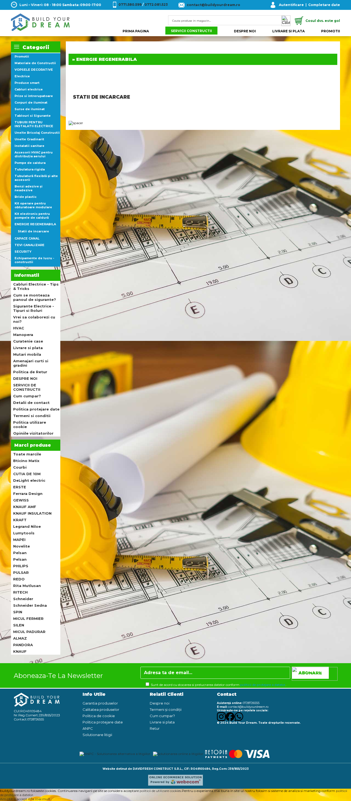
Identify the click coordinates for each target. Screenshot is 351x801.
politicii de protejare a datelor (262, 685)
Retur (155, 728)
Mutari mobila (27, 354)
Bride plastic (25, 197)
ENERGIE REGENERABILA (35, 224)
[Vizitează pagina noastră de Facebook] (230, 720)
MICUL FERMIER (28, 618)
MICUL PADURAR (29, 631)
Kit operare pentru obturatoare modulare (33, 205)
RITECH (20, 592)
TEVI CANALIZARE (29, 245)
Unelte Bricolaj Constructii (37, 133)
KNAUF (20, 651)
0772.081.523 (156, 4)
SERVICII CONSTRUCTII (191, 31)
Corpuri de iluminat (31, 102)
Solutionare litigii (97, 734)
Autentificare (291, 5)
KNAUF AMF (24, 506)
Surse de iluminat (30, 109)
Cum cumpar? (27, 396)
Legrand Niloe (27, 526)
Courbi (20, 467)
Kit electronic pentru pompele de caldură (32, 216)
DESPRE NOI (245, 31)
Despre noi (159, 703)
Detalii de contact (31, 402)
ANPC (88, 728)
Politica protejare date (36, 409)
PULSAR (21, 572)
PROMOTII (330, 31)
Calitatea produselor (101, 709)
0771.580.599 (129, 4)
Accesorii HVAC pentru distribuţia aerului (34, 154)
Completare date (324, 5)
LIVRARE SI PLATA (288, 31)
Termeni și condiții (166, 709)
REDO (19, 579)
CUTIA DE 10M (27, 474)
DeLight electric (29, 480)
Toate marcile (27, 454)
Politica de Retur (30, 372)
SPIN (17, 612)
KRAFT (20, 520)
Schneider (23, 599)
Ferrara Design (28, 493)
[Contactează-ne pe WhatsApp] (238, 720)
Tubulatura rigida (30, 169)
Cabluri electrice (29, 89)
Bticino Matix (26, 460)
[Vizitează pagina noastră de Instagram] (221, 720)
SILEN (18, 625)
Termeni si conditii (31, 416)
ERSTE (19, 487)
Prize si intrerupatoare (34, 96)
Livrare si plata (28, 348)
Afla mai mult (39, 799)
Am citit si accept (13, 799)
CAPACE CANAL (27, 238)
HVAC (18, 328)
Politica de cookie (99, 716)
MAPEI (19, 539)
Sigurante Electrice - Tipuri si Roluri (33, 308)
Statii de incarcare (33, 231)
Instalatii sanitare (29, 146)
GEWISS (21, 500)
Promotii (22, 56)
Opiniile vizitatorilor (33, 433)
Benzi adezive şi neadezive (29, 188)
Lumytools (24, 533)
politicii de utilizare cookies (160, 791)
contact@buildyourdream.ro (213, 5)
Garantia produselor (100, 703)
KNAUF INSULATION (32, 513)
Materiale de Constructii (35, 63)
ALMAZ (20, 638)
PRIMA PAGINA (136, 31)
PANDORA (23, 645)
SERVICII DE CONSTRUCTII (26, 387)
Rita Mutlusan (27, 585)
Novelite (21, 546)
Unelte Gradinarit (29, 139)
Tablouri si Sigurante (33, 116)
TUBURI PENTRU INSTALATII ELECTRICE (34, 124)
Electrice (22, 76)
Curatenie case (28, 341)
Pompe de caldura (30, 163)
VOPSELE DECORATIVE (34, 70)
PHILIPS (20, 566)
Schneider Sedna (30, 605)
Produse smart (27, 83)
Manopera (23, 334)
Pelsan (20, 553)
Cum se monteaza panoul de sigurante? (34, 297)
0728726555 (35, 719)
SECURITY (23, 251)
